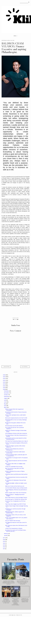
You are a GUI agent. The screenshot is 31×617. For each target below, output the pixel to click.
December (6, 391)
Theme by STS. (19, 615)
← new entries (6, 366)
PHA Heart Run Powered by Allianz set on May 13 (16, 441)
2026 (4, 374)
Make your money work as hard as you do (14, 486)
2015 (4, 541)
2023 (4, 380)
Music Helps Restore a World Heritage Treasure (16, 497)
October (6, 394)
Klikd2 (10, 615)
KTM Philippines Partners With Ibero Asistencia (16, 433)
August (6, 398)
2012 (4, 546)
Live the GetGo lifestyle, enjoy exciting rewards (16, 487)
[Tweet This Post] (13, 319)
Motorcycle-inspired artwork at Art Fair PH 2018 (16, 417)
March (5, 407)
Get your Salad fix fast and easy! (12, 520)
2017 (4, 537)
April (5, 405)
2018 (4, 389)
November (6, 392)
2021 (4, 384)
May (5, 403)
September (7, 396)
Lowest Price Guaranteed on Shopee (13, 528)
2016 (4, 539)
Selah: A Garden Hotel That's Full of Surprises (15, 492)
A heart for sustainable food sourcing (13, 466)
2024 (4, 378)
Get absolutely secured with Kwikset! (14, 425)
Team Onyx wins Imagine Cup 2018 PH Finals (15, 504)
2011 (4, 548)
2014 (4, 543)
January (6, 535)
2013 (4, 545)
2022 (4, 382)
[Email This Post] (17, 319)
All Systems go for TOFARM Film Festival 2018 (16, 499)
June (5, 402)
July (5, 400)
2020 (4, 385)
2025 (4, 376)
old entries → (25, 366)
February (6, 533)
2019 (4, 387)
